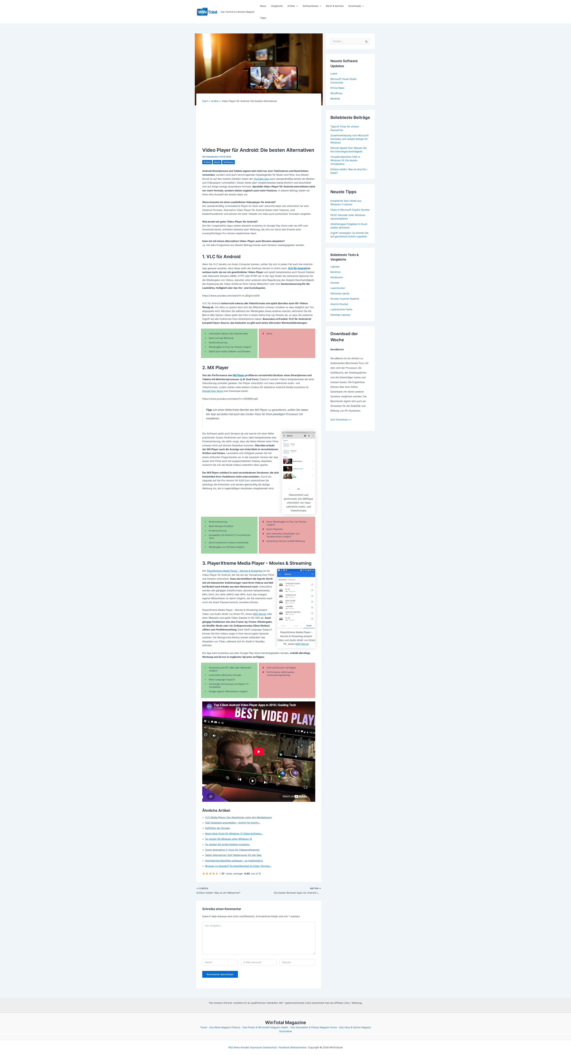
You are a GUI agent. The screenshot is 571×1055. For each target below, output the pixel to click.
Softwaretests (310, 5)
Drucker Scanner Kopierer (344, 298)
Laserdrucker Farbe (341, 309)
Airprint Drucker (339, 304)
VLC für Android (297, 268)
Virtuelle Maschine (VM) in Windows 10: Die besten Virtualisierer (345, 160)
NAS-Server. (302, 643)
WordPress (336, 93)
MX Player (239, 375)
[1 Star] (203, 873)
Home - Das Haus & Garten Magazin (350, 1027)
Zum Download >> (341, 419)
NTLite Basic (337, 87)
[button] (296, 6)
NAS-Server (259, 613)
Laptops (335, 266)
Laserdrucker (337, 288)
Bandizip (335, 98)
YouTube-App (261, 178)
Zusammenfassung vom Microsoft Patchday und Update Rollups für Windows (349, 139)
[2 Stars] (207, 873)
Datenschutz (270, 1047)
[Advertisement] (258, 125)
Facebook (284, 1047)
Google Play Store (212, 391)
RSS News (234, 1047)
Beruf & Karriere (335, 5)
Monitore (335, 271)
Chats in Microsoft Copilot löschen (350, 209)
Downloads (354, 5)
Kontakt (245, 1047)
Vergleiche (277, 5)
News (263, 5)
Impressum (256, 1047)
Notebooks (336, 277)
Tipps (263, 17)
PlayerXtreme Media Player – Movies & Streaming (234, 570)
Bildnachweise (298, 1047)
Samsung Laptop (339, 293)
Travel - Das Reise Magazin (215, 1027)
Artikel (291, 5)
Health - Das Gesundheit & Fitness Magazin (305, 1027)
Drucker (334, 282)
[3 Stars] (210, 873)
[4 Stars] (213, 873)
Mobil (217, 162)
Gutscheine (285, 1031)
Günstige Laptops (340, 314)
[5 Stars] (216, 873)
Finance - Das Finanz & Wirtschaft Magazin (256, 1027)
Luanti (333, 73)
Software (228, 162)
